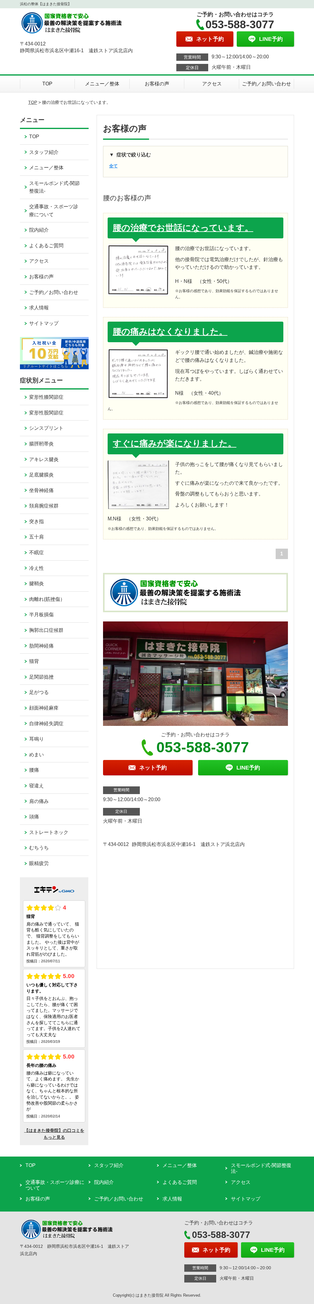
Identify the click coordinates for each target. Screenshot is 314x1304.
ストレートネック (48, 832)
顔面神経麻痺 (44, 708)
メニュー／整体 (102, 83)
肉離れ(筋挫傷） (47, 599)
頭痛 (34, 816)
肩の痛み (39, 801)
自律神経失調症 (46, 723)
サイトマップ (44, 323)
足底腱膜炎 (41, 474)
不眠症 (36, 552)
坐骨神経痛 (41, 490)
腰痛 (34, 770)
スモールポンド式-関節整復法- (54, 187)
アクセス (212, 83)
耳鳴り (36, 739)
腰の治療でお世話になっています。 (183, 228)
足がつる (39, 692)
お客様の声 (157, 83)
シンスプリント (46, 428)
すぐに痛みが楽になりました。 (174, 443)
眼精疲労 (39, 863)
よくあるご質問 (46, 245)
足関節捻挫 (41, 676)
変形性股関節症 (46, 412)
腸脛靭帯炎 (41, 443)
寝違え (36, 785)
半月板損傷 (41, 614)
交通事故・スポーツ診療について (53, 210)
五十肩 (36, 536)
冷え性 (36, 568)
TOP (47, 83)
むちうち (39, 847)
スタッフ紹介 (44, 152)
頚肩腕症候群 (44, 505)
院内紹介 (39, 230)
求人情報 (39, 307)
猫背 (34, 661)
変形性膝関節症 (46, 397)
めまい (36, 754)
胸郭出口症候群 (46, 630)
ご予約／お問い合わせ (266, 83)
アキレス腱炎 (44, 459)
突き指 (36, 521)
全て (113, 165)
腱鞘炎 (36, 583)
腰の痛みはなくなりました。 (170, 331)
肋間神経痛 (41, 645)
